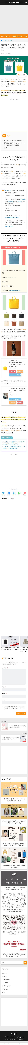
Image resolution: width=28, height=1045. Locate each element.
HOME (14, 1034)
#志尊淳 (20, 201)
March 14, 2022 (9, 226)
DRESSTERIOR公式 (15, 290)
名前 (4, 687)
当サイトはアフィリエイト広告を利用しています (14, 36)
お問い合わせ (20, 1037)
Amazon (20, 371)
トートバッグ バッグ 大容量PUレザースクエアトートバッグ (17, 390)
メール (4, 693)
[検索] (25, 962)
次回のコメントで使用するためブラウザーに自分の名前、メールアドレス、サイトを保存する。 (15, 708)
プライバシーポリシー (10, 1037)
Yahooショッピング (16, 374)
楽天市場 (13, 371)
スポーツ (4, 976)
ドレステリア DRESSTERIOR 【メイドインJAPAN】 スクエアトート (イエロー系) (17, 363)
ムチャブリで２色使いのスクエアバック (14, 140)
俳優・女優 (5, 989)
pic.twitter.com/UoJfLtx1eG (12, 217)
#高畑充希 (22, 199)
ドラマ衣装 (11, 498)
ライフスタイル (6, 986)
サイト (3, 700)
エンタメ (4, 973)
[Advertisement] (14, 19)
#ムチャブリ (8, 190)
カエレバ (15, 368)
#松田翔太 (10, 201)
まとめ (5, 147)
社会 (3, 992)
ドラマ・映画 (6, 979)
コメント (5, 668)
